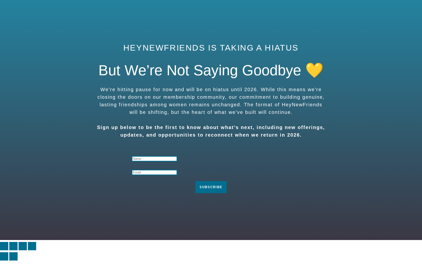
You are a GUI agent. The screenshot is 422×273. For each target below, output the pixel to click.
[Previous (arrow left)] (4, 256)
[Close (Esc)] (32, 246)
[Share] (23, 246)
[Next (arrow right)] (13, 256)
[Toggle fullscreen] (13, 246)
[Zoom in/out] (4, 246)
